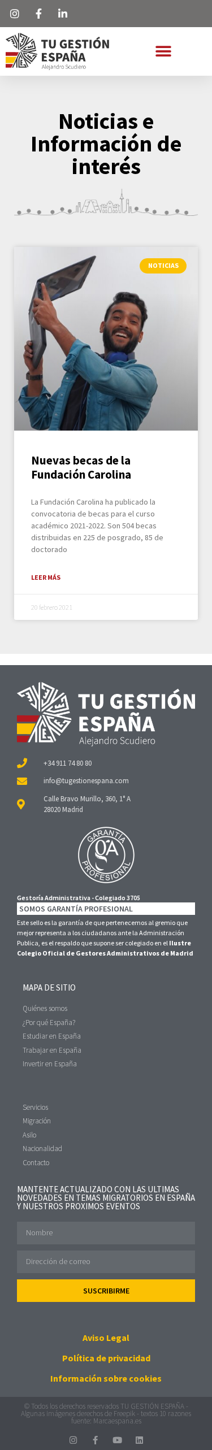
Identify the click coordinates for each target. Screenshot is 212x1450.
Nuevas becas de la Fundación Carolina (81, 467)
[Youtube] (117, 1440)
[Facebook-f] (95, 1440)
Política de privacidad (106, 1358)
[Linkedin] (139, 1440)
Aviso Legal (106, 1337)
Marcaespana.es (117, 1421)
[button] (163, 51)
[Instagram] (73, 1440)
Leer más (45, 577)
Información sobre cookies (106, 1378)
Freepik (124, 1413)
